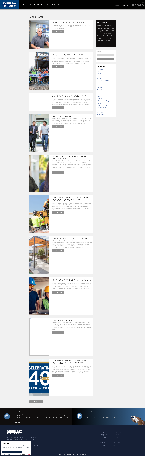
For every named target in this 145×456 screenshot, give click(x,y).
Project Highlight (101, 107)
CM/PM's (99, 78)
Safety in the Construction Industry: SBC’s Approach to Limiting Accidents (71, 280)
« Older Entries (36, 401)
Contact (46, 4)
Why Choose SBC (102, 114)
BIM (98, 71)
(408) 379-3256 (29, 439)
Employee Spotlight (102, 85)
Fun (98, 92)
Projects (23, 4)
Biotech (99, 73)
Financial (99, 89)
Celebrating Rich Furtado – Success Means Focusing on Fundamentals (70, 96)
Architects (100, 69)
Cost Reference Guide (95, 411)
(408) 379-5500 (139, 3)
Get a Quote (102, 23)
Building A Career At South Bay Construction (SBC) (68, 55)
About (39, 4)
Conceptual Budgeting (103, 80)
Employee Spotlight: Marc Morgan (69, 23)
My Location (118, 5)
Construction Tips (102, 82)
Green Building (101, 94)
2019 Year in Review (62, 320)
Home (102, 432)
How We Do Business (62, 116)
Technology (100, 112)
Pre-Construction (102, 105)
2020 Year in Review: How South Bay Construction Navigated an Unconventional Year (70, 199)
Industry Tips (100, 98)
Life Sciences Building (103, 101)
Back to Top (116, 445)
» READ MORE (58, 31)
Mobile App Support (119, 440)
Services (31, 4)
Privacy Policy (117, 442)
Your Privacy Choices (81, 454)
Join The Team (117, 432)
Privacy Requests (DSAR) (71, 454)
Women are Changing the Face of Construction (69, 157)
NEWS (99, 103)
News (54, 4)
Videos (60, 4)
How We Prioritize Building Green (69, 238)
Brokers (99, 76)
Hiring (98, 96)
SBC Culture (100, 110)
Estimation (100, 87)
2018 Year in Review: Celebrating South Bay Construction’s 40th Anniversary (69, 362)
